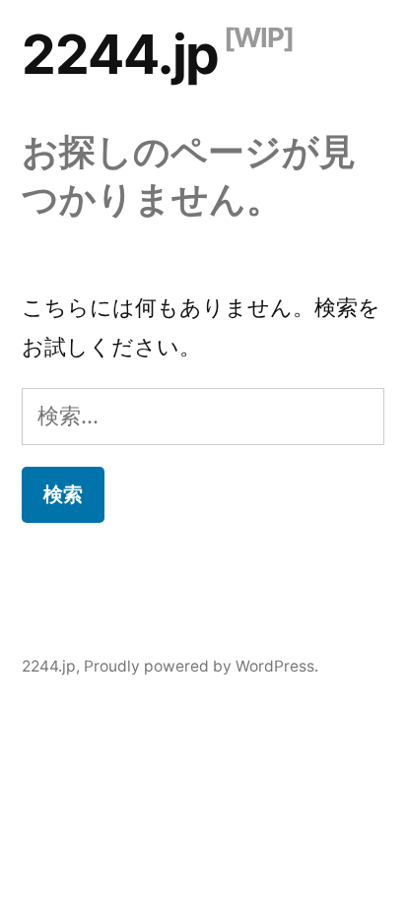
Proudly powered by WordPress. (201, 666)
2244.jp (120, 54)
